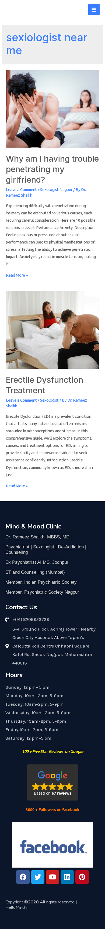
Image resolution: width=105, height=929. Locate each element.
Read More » (17, 275)
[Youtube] (52, 877)
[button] (52, 782)
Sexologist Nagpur (56, 189)
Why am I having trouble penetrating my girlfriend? (52, 169)
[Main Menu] (94, 9)
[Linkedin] (67, 877)
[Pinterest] (82, 877)
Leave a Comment (21, 189)
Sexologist (49, 400)
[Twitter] (37, 877)
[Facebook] (23, 877)
